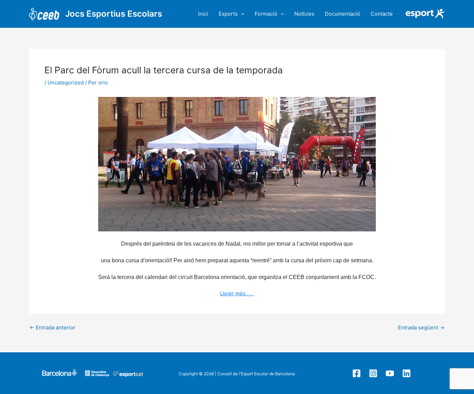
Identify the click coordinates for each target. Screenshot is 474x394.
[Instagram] (373, 373)
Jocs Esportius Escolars (113, 14)
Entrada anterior (52, 327)
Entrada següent (421, 327)
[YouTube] (390, 373)
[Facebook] (356, 373)
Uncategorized (66, 82)
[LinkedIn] (406, 373)
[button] (241, 14)
